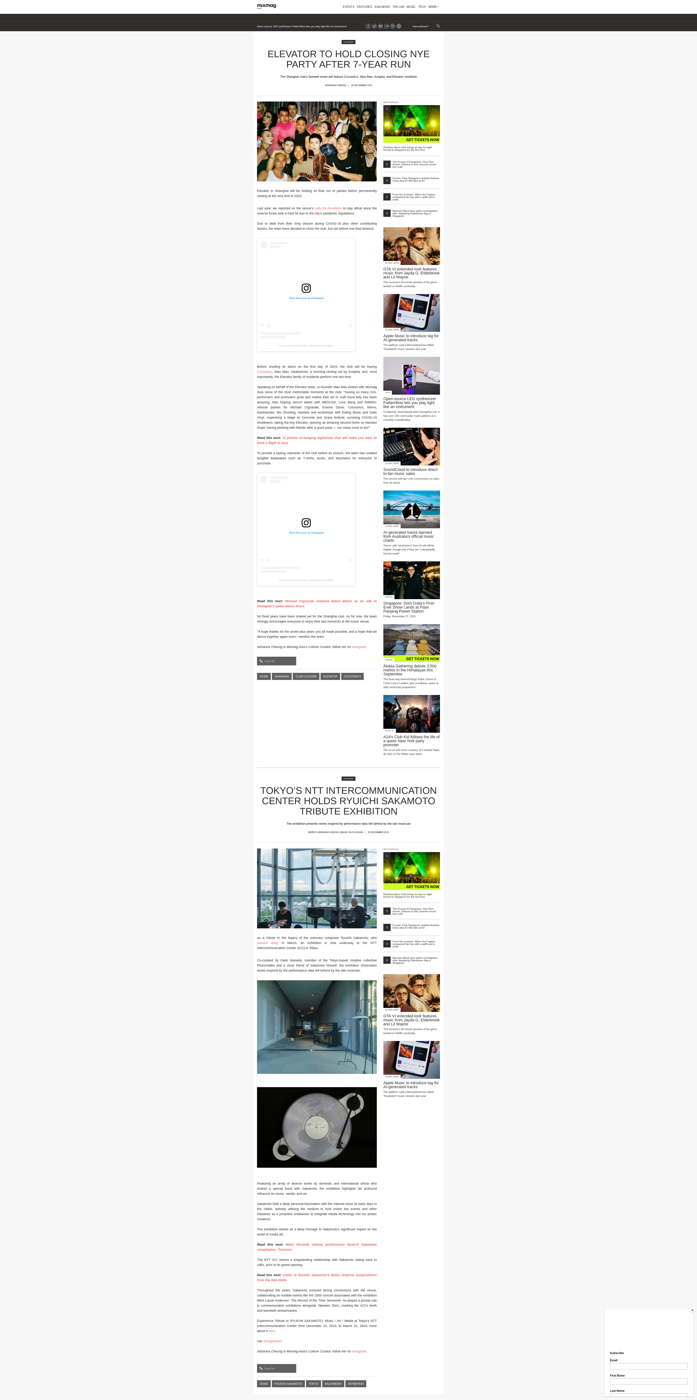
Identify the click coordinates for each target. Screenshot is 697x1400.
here (272, 1331)
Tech (422, 6)
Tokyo (313, 1383)
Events (348, 6)
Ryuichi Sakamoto (288, 1383)
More (433, 6)
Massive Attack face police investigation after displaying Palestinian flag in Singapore (412, 213)
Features (364, 6)
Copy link (269, 661)
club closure (306, 676)
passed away (267, 943)
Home (264, 676)
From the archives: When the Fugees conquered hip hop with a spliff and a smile (410, 197)
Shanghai (282, 676)
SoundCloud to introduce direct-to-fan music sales (285, 26)
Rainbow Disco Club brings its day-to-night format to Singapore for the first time (407, 129)
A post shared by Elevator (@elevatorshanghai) (306, 345)
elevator (330, 676)
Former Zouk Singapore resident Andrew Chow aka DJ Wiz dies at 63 (412, 179)
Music (411, 6)
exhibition (356, 1383)
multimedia (333, 1383)
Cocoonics (264, 372)
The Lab (398, 6)
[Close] (692, 1310)
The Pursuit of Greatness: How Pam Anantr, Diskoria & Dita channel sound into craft (411, 164)
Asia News (382, 6)
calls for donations (328, 208)
